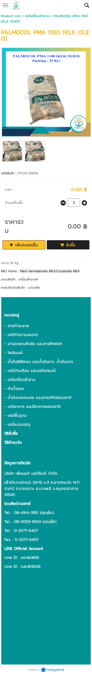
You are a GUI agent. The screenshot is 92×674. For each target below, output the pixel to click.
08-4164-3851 (26, 512)
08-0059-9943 (27, 521)
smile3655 (30, 557)
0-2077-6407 (26, 530)
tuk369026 (31, 566)
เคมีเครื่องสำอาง (37, 16)
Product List (10, 16)
